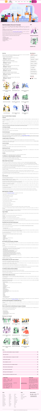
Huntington (15, 401)
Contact (28, 1)
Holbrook (10, 403)
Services (19, 1)
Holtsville (10, 404)
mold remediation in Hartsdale (25, 135)
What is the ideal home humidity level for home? (10, 374)
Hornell (15, 396)
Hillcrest (10, 401)
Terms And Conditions (23, 396)
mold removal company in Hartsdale (17, 31)
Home (16, 1)
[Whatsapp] (30, 1)
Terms (22, 1)
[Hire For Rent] (9, 2)
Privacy (25, 1)
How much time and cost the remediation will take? (10, 364)
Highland (10, 397)
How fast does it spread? (6, 359)
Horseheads (15, 397)
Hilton (9, 402)
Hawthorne (3, 402)
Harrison (3, 394)
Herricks (10, 394)
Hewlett (10, 395)
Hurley (15, 404)
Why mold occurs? (5, 354)
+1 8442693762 (34, 1)
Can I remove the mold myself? (7, 369)
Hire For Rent (22, 394)
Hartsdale (3, 395)
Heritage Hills (4, 404)
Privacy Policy (22, 397)
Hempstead (3, 403)
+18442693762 (33, 396)
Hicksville (10, 396)
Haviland (3, 401)
